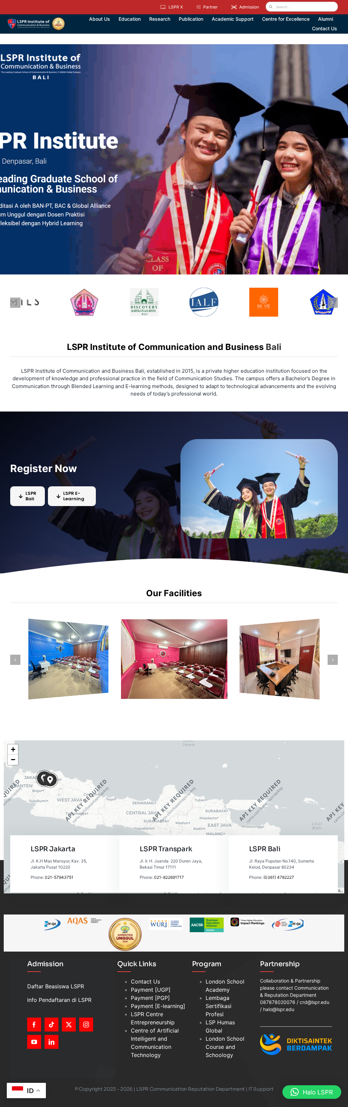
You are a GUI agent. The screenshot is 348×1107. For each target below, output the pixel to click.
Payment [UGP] (151, 989)
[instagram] (86, 1024)
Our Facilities (174, 593)
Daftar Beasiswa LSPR (55, 986)
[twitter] (69, 1024)
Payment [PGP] (150, 997)
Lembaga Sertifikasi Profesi (218, 1006)
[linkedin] (51, 1042)
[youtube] (34, 1042)
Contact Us (145, 981)
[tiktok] (51, 1024)
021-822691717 (169, 877)
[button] (15, 660)
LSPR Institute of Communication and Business (165, 347)
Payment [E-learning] (158, 1006)
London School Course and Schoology (225, 1046)
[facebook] (34, 1024)
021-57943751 (59, 877)
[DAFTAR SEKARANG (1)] (36, 19)
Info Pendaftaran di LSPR (59, 999)
